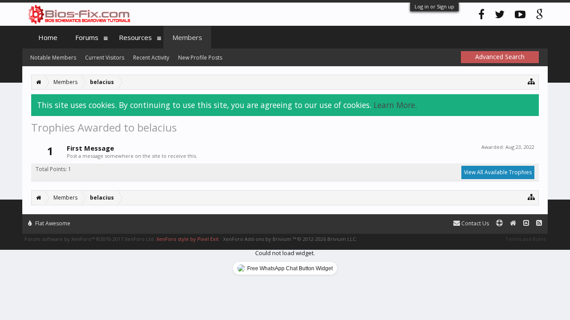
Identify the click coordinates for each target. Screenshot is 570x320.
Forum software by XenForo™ (89, 239)
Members (187, 37)
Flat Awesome (52, 223)
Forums (86, 37)
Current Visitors (104, 57)
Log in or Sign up (434, 6)
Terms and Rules (525, 239)
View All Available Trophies (498, 172)
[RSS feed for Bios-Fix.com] (539, 223)
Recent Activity (151, 57)
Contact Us (474, 223)
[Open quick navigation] (531, 81)
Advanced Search (500, 56)
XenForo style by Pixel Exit (187, 239)
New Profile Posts (200, 57)
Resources (135, 37)
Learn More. (395, 105)
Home (47, 37)
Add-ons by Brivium (290, 239)
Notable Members (53, 57)
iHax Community (285, 219)
